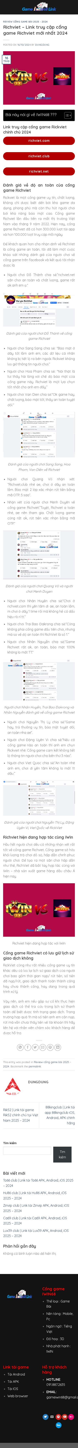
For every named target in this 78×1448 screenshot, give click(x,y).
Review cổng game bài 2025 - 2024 (25, 21)
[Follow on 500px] (59, 1425)
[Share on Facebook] (27, 1047)
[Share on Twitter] (35, 1047)
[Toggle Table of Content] (66, 115)
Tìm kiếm (10, 1143)
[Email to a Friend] (42, 1047)
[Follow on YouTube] (65, 1417)
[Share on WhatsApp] (20, 1047)
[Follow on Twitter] (45, 1417)
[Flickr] (71, 1417)
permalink (35, 1066)
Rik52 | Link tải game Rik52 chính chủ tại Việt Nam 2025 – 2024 (20, 1115)
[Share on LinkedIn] (57, 1047)
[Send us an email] (52, 1417)
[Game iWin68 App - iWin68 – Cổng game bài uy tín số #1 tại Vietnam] (39, 7)
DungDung (42, 44)
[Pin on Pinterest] (50, 1047)
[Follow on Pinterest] (58, 1417)
